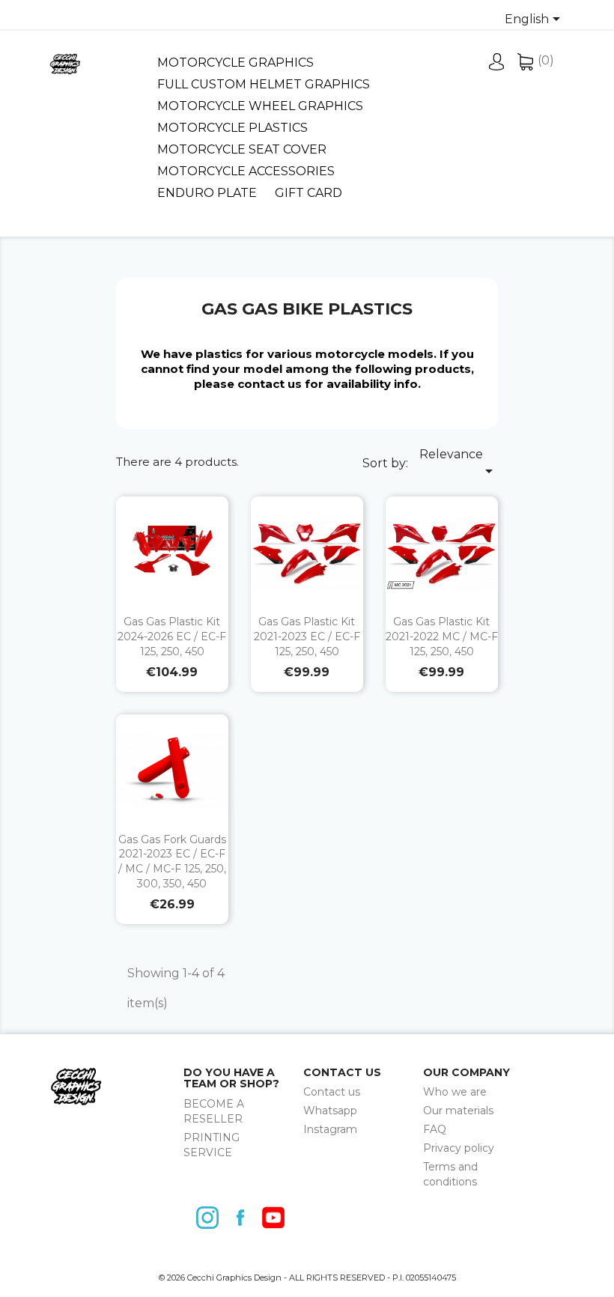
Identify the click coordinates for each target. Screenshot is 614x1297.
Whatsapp (330, 1110)
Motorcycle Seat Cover (241, 149)
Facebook (244, 1218)
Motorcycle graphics (235, 62)
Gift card (308, 193)
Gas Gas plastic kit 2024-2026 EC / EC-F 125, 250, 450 (172, 636)
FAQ (434, 1129)
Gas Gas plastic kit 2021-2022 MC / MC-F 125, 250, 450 (442, 636)
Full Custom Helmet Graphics (263, 84)
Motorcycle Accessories (246, 171)
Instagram (330, 1129)
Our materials (458, 1110)
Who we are (455, 1092)
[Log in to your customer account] (496, 66)
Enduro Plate (207, 193)
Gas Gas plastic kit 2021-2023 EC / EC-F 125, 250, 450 (307, 636)
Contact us (331, 1092)
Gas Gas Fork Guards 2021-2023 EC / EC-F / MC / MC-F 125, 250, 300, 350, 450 (172, 861)
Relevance (458, 463)
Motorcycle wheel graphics (260, 106)
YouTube (277, 1218)
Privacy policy (458, 1148)
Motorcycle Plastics (232, 128)
